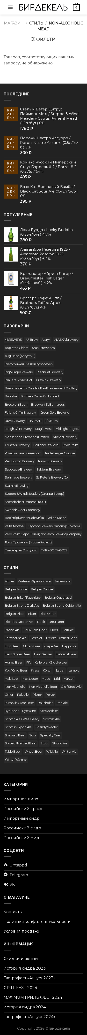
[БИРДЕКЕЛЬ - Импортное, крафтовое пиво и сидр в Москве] (43, 7)
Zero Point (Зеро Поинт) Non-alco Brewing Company (43, 534)
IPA (28, 662)
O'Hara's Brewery (17, 445)
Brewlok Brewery (48, 380)
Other (9, 694)
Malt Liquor (30, 678)
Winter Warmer (16, 759)
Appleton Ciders (16, 348)
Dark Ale (68, 630)
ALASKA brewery (66, 339)
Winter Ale (69, 751)
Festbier (36, 638)
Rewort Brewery (50, 461)
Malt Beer (12, 678)
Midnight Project (67, 429)
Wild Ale (52, 751)
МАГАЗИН (14, 23)
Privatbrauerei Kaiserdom (23, 453)
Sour (32, 735)
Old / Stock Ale (71, 686)
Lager (60, 670)
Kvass (35, 670)
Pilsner (37, 694)
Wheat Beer (34, 751)
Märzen (69, 678)
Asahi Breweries (43, 348)
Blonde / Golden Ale (19, 622)
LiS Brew (51, 421)
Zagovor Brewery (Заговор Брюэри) (53, 526)
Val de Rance (57, 518)
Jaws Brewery (15, 421)
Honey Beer (13, 662)
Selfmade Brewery (18, 477)
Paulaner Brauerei (46, 445)
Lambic (73, 670)
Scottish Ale (51, 719)
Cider (54, 630)
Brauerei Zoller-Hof (18, 380)
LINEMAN (35, 421)
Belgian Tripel (14, 614)
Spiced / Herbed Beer (20, 743)
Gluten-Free (31, 646)
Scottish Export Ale (18, 727)
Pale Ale (23, 694)
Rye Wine (29, 711)
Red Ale (62, 703)
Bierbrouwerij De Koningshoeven (29, 364)
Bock (41, 622)
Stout (44, 743)
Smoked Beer (15, 735)
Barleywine (62, 581)
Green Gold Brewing (54, 412)
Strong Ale (59, 743)
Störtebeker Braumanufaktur (25, 502)
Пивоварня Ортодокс (21, 550)
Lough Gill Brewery (18, 429)
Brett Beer (56, 622)
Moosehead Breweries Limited (27, 437)
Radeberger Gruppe (60, 453)
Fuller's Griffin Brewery (20, 412)
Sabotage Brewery (19, 469)
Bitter (32, 614)
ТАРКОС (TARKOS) (54, 550)
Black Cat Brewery (50, 372)
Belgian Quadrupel (58, 597)
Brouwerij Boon (16, 404)
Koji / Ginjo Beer (16, 670)
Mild (57, 678)
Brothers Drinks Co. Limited (40, 396)
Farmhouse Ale (16, 638)
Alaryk (46, 339)
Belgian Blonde (16, 589)
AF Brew (32, 339)
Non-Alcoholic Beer (43, 686)
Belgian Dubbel (42, 589)
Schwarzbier (49, 711)
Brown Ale (12, 630)
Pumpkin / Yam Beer (19, 703)
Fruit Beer (12, 646)
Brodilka (11, 396)
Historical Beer (66, 654)
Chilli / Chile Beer (34, 630)
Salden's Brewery (49, 469)
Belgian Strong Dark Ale (22, 605)
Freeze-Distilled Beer (61, 638)
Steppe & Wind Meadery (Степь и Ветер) (34, 493)
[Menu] (10, 7)
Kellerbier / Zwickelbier (51, 662)
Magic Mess (43, 429)
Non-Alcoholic (15, 686)
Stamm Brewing (17, 485)
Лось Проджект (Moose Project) (28, 542)
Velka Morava (14, 526)
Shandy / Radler (47, 727)
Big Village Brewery (19, 372)
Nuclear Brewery (65, 437)
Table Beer (13, 751)
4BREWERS (13, 339)
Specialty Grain (50, 735)
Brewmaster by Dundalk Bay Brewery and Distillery (41, 388)
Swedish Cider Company (22, 510)
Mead (46, 678)
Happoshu (69, 646)
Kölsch (47, 670)
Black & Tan (48, 614)
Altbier (9, 581)
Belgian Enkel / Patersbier (23, 597)
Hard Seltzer (43, 654)
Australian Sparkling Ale (34, 581)
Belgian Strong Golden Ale (62, 605)
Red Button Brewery (19, 461)
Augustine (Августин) (20, 356)
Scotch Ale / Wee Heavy (22, 719)
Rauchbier (45, 703)
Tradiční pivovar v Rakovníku (24, 518)
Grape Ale (51, 646)
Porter (50, 694)
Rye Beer (11, 711)
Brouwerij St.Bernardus (47, 404)
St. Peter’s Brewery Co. (52, 477)
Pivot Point (70, 445)
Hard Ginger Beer (17, 654)
